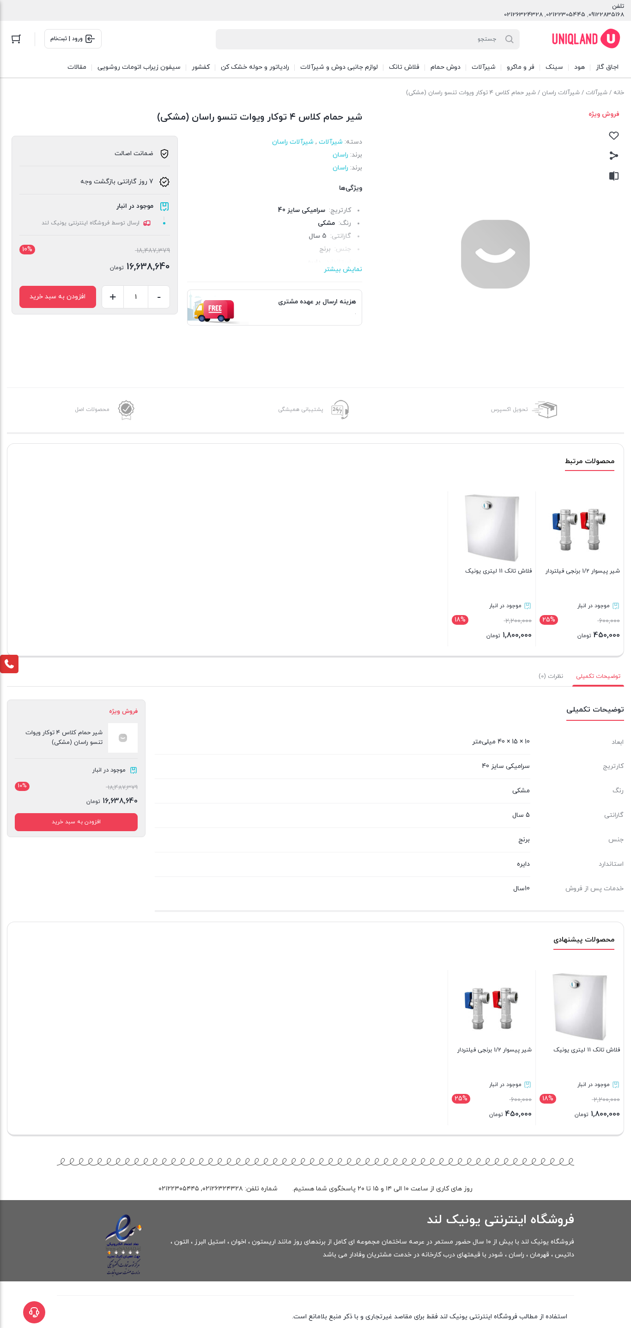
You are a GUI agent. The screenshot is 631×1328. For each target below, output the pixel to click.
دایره (523, 864)
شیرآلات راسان (561, 93)
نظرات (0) (551, 676)
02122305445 (565, 15)
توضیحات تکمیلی (598, 676)
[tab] (598, 676)
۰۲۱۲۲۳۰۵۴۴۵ (178, 1188)
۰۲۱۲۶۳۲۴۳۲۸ (222, 1188)
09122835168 (606, 15)
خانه (618, 93)
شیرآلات (596, 93)
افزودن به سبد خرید (57, 296)
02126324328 (523, 15)
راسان (340, 155)
